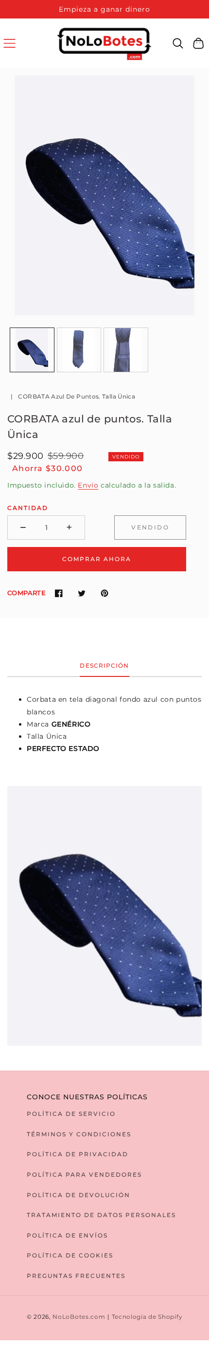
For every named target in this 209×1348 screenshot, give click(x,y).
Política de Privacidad (77, 1154)
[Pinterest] (104, 593)
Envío (88, 485)
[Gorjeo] (81, 593)
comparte (26, 593)
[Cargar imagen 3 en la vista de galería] (126, 350)
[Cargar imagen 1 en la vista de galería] (32, 350)
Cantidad (27, 507)
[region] (104, 9)
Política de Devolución (78, 1195)
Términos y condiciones (79, 1134)
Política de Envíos (67, 1235)
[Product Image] (104, 195)
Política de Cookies (70, 1255)
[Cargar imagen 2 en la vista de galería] (79, 350)
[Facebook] (59, 593)
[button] (9, 43)
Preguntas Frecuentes (76, 1275)
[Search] (178, 43)
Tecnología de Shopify (147, 1316)
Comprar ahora (96, 559)
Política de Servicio (71, 1113)
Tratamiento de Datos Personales (101, 1215)
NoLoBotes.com (78, 1316)
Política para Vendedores (84, 1174)
